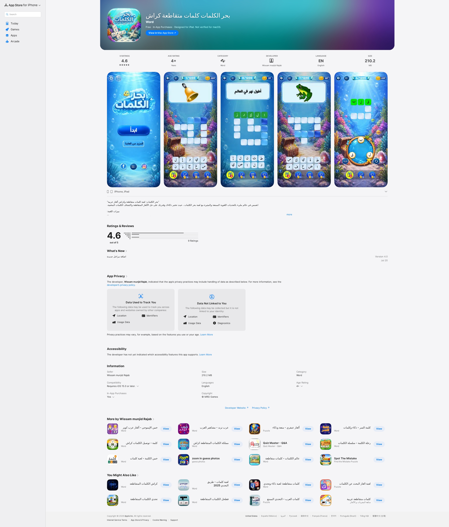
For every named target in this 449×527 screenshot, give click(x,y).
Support (174, 520)
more (289, 214)
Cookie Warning (160, 520)
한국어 (333, 516)
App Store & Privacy (140, 520)
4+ (297, 386)
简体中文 (305, 516)
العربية (283, 516)
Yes (109, 396)
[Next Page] (391, 129)
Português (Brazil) (348, 516)
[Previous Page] (103, 129)
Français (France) (319, 516)
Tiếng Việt (364, 516)
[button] (23, 23)
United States (251, 516)
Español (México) (269, 516)
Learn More (206, 334)
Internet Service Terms (117, 520)
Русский (293, 516)
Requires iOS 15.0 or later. (121, 386)
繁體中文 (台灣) (379, 516)
